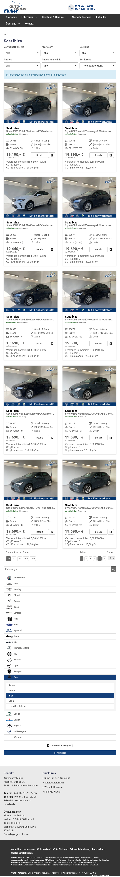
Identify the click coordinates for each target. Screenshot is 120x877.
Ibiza (11, 695)
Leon (11, 700)
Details (39, 155)
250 (33, 558)
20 (14, 558)
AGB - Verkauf (43, 849)
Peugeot (17, 671)
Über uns (11, 23)
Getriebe (84, 46)
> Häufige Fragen (51, 791)
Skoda (16, 714)
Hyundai (17, 630)
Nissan (17, 659)
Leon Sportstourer (18, 706)
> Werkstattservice (52, 787)
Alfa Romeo (19, 577)
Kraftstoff (47, 46)
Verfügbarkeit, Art (14, 46)
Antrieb (8, 59)
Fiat (15, 618)
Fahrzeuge (27, 17)
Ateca (12, 690)
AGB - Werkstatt (60, 849)
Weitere (17, 737)
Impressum (29, 849)
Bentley (17, 589)
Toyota (17, 725)
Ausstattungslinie (51, 59)
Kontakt (29, 23)
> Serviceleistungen (53, 782)
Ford (15, 624)
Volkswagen (19, 731)
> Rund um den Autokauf (56, 778)
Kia (15, 642)
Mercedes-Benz (21, 648)
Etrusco (17, 613)
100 (26, 558)
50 (19, 558)
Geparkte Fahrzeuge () (61, 745)
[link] (52, 155)
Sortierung (85, 59)
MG (15, 654)
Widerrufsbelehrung (80, 849)
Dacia (16, 607)
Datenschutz (98, 849)
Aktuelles (101, 17)
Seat (15, 677)
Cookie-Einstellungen (22, 853)
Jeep (16, 636)
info (6, 34)
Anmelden (16, 849)
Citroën (17, 595)
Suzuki (16, 719)
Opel (15, 665)
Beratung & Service (53, 17)
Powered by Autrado (100, 876)
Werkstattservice (81, 17)
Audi (15, 583)
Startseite (11, 17)
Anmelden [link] (61, 753)
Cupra (16, 601)
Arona (12, 685)
